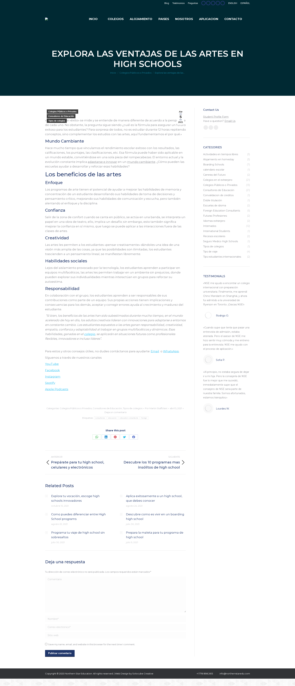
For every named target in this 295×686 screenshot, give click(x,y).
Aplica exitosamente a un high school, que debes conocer (154, 498)
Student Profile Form (216, 116)
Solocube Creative (142, 673)
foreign (144, 418)
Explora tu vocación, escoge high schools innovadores (75, 498)
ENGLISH (232, 3)
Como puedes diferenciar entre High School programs (78, 517)
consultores (100, 418)
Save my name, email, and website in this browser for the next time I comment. (91, 644)
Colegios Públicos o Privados (62, 111)
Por (156, 408)
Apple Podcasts (56, 389)
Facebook (52, 370)
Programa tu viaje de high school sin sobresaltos (78, 535)
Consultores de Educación (61, 116)
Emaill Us (229, 121)
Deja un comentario (115, 412)
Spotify (50, 383)
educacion (112, 418)
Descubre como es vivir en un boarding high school (155, 517)
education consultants (129, 418)
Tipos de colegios (56, 121)
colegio (89, 334)
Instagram (52, 376)
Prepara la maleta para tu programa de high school (154, 535)
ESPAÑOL (245, 3)
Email (155, 351)
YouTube (52, 364)
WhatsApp (171, 351)
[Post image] (46, 496)
